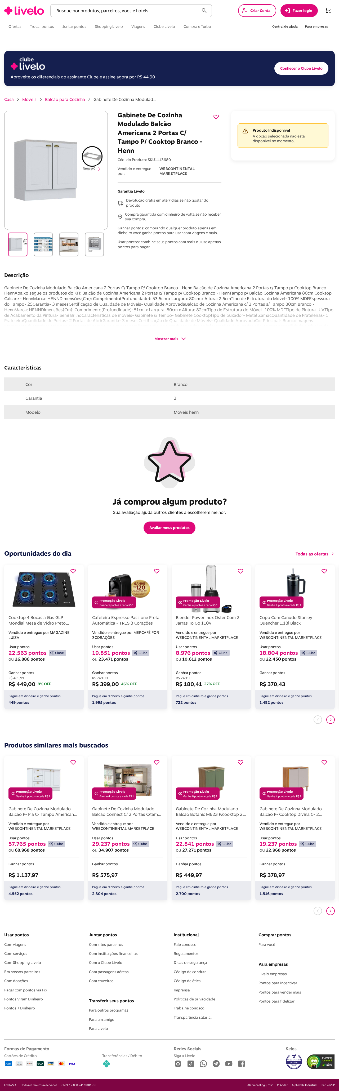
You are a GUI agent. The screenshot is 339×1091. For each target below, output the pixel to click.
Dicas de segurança (190, 962)
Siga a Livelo (184, 1055)
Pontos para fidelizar (276, 1001)
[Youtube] (229, 1064)
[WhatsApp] (203, 1064)
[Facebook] (241, 1064)
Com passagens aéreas (109, 972)
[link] (24, 10)
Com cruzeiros (101, 981)
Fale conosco (185, 944)
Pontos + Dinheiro (19, 1008)
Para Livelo (98, 1028)
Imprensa (182, 990)
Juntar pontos (103, 934)
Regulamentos (186, 953)
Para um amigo (101, 1019)
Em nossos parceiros (22, 972)
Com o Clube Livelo (105, 962)
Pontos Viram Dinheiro (23, 999)
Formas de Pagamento (26, 1048)
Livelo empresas (272, 974)
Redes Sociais (187, 1048)
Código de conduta (190, 972)
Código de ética (187, 981)
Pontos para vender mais (279, 992)
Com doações (16, 981)
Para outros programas (108, 1010)
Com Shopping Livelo (22, 962)
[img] (320, 1061)
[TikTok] (190, 1064)
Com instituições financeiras (113, 953)
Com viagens (15, 944)
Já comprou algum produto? (170, 501)
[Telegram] (216, 1064)
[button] (126, 11)
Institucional (186, 934)
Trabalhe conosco (189, 1008)
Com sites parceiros (106, 944)
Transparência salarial (193, 1017)
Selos (291, 1048)
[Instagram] (178, 1064)
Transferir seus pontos (111, 1000)
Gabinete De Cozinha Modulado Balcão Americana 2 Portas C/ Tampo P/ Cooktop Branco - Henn (125, 99)
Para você (266, 944)
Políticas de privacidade (194, 999)
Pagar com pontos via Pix (25, 990)
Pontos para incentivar (277, 983)
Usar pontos (16, 934)
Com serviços (15, 953)
